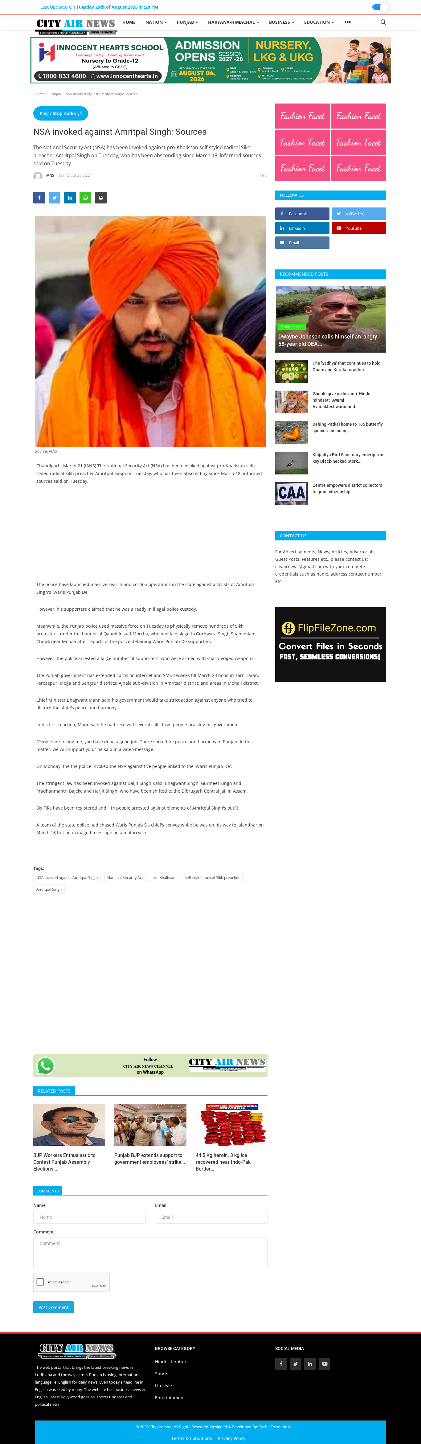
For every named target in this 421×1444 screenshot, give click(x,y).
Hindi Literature (171, 1361)
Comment (43, 1232)
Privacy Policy (231, 1438)
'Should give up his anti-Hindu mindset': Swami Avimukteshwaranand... (341, 400)
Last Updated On (99, 7)
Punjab (55, 94)
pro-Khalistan (164, 877)
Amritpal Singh (49, 889)
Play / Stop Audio (58, 113)
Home (129, 22)
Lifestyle (163, 1386)
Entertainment (170, 1398)
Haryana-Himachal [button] (232, 22)
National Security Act (125, 877)
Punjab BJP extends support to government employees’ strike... (149, 1158)
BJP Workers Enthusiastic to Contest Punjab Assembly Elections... (64, 1162)
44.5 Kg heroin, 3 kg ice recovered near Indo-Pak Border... (223, 1162)
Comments (47, 1191)
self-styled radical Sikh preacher (212, 877)
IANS (50, 175)
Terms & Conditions (191, 1438)
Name (39, 1205)
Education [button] (317, 22)
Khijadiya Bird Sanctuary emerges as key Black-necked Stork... (348, 458)
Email (160, 1205)
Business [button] (280, 22)
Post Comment (53, 1307)
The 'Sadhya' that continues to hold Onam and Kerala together (347, 366)
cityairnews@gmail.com (299, 566)
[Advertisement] (150, 537)
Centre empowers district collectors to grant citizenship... (347, 488)
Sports (161, 1373)
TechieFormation (274, 1427)
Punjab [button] (186, 22)
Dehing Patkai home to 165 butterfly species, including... (348, 427)
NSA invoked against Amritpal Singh (67, 877)
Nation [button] (154, 22)
